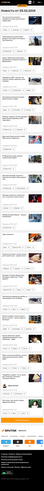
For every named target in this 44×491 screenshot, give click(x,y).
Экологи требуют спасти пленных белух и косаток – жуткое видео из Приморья (14, 317)
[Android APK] (7, 473)
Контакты (12, 454)
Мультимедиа (16, 110)
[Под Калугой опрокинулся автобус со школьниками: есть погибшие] (35, 300)
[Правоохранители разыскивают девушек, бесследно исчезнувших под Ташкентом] (35, 41)
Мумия (24, 368)
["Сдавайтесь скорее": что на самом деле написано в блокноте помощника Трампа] (35, 378)
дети (14, 309)
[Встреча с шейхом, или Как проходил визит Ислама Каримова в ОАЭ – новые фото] (35, 120)
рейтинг (27, 30)
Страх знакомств (7, 234)
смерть (23, 413)
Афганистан (28, 70)
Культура (28, 110)
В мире (5, 30)
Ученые (28, 268)
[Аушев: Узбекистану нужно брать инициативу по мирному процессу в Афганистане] (35, 61)
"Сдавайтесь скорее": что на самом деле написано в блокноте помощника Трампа (14, 376)
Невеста (15, 348)
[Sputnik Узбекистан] (6, 3)
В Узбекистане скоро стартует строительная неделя (12, 157)
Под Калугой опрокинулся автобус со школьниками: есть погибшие (14, 297)
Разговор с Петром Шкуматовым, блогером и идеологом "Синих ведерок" (13, 277)
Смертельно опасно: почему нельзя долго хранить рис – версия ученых (14, 255)
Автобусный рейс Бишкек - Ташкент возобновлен (14, 215)
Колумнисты (18, 393)
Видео (5, 110)
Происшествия (17, 90)
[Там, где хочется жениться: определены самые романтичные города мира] (35, 20)
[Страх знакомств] (35, 238)
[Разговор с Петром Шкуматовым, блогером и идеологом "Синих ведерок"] (35, 279)
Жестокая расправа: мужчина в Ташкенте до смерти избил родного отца (14, 177)
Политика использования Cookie (12, 460)
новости (4, 436)
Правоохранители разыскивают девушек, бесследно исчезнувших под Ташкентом (13, 38)
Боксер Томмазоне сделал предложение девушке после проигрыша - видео (12, 337)
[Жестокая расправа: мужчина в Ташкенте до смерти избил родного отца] (35, 179)
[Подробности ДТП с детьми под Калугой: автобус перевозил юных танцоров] (35, 81)
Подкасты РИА (16, 247)
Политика (14, 436)
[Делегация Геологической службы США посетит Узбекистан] (35, 139)
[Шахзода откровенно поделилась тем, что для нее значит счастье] (35, 198)
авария (29, 90)
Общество (20, 51)
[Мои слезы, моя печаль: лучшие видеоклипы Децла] (35, 403)
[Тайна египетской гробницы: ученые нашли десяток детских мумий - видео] (35, 358)
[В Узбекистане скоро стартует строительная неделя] (35, 159)
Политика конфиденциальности (11, 457)
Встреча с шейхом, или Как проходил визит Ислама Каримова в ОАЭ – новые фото (14, 118)
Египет (15, 368)
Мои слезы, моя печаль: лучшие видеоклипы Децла (13, 401)
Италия (25, 348)
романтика (16, 30)
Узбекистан (15, 70)
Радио (5, 70)
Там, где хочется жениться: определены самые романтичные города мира (13, 19)
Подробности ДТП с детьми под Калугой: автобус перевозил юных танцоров (13, 79)
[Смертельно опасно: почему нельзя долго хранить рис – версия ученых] (35, 258)
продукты (17, 268)
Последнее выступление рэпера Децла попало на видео (13, 98)
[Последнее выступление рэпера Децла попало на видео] (35, 100)
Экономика (31, 436)
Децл (14, 413)
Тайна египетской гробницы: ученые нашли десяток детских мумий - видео (14, 357)
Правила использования (24, 454)
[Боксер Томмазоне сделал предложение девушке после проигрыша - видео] (35, 339)
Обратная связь (26, 467)
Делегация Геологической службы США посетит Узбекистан (13, 137)
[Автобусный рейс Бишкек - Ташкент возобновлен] (35, 218)
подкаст (29, 247)
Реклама (17, 467)
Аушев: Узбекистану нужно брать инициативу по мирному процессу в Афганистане (14, 59)
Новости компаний (7, 467)
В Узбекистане (7, 51)
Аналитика (6, 393)
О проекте (4, 454)
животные (29, 329)
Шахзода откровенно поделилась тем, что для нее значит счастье (13, 196)
